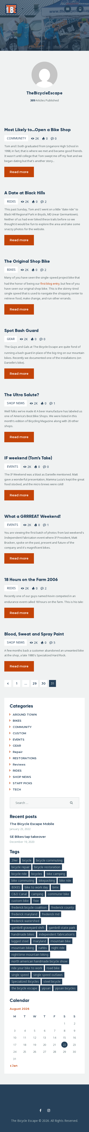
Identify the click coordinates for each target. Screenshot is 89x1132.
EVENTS (12, 466)
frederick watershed (25, 921)
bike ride (65, 880)
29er (14, 860)
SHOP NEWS (16, 403)
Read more (19, 172)
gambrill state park (62, 928)
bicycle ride (19, 874)
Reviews (19, 764)
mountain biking (22, 948)
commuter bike (58, 894)
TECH (17, 789)
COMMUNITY (16, 138)
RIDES (11, 201)
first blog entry (49, 283)
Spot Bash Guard (21, 330)
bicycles (36, 874)
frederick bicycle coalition (29, 907)
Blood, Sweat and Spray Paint (34, 634)
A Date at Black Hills (24, 193)
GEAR (11, 339)
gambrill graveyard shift (27, 928)
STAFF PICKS (22, 783)
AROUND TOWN (25, 714)
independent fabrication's (57, 934)
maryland (39, 941)
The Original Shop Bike (27, 261)
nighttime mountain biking (29, 954)
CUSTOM (19, 733)
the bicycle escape (24, 988)
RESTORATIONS (25, 758)
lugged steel (20, 941)
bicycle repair (20, 867)
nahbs (42, 948)
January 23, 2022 (20, 829)
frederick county (62, 907)
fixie (36, 901)
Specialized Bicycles (25, 981)
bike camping (56, 874)
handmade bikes (22, 934)
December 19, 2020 (22, 842)
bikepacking (47, 880)
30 (44, 682)
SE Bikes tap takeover (28, 837)
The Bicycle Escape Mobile (32, 824)
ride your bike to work (26, 968)
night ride (58, 948)
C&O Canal (19, 894)
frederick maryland (24, 914)
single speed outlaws (48, 975)
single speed (20, 975)
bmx (55, 887)
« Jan (13, 1065)
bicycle (27, 860)
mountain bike (61, 941)
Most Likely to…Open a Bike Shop (37, 129)
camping (37, 894)
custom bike (20, 901)
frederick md (50, 914)
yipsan (46, 988)
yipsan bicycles (65, 988)
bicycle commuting (49, 860)
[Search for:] (44, 803)
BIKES (11, 269)
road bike (53, 968)
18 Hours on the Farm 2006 (31, 579)
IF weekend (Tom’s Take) (28, 458)
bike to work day (36, 887)
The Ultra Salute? (21, 395)
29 (35, 682)
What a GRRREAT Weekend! (32, 516)
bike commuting (22, 880)
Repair (18, 752)
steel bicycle (51, 981)
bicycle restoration (47, 867)
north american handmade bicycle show (39, 961)
